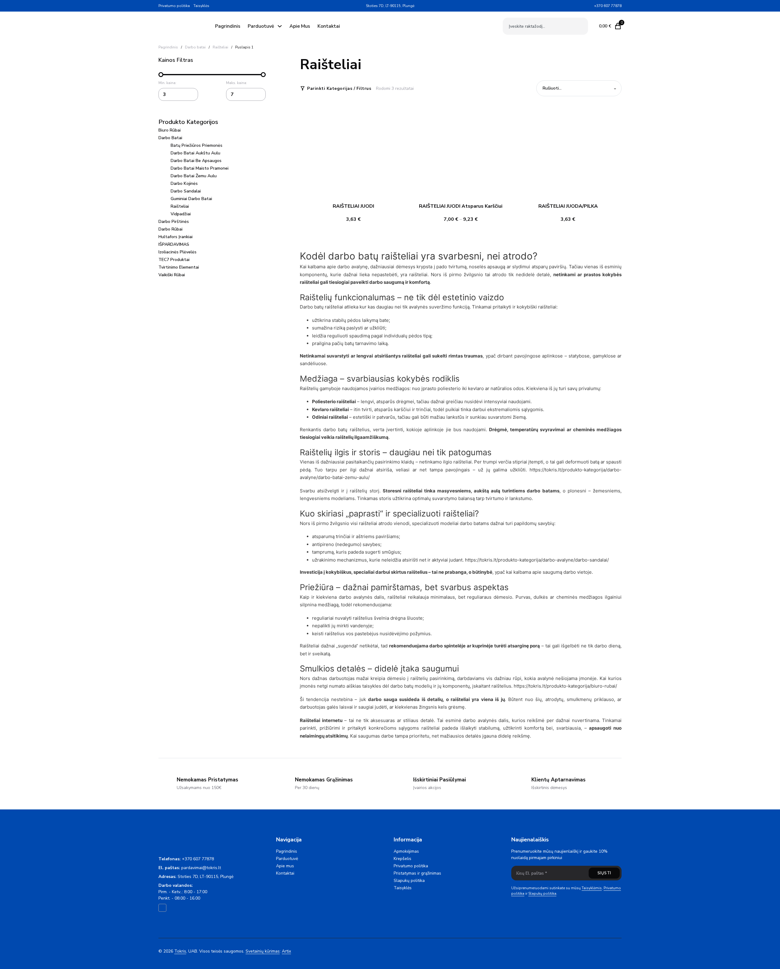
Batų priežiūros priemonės (196, 145)
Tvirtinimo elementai (178, 267)
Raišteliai (220, 47)
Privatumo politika (174, 5)
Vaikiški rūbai (171, 275)
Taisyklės (201, 5)
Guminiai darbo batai (191, 199)
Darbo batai (195, 47)
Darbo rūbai (170, 229)
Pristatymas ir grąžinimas (417, 873)
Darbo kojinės (184, 183)
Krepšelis (402, 859)
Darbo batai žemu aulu (194, 176)
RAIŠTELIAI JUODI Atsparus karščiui (460, 206)
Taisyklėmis (592, 888)
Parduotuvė (261, 26)
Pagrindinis (227, 26)
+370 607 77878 (198, 859)
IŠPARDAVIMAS (173, 244)
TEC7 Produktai (174, 260)
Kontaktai (328, 26)
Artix (286, 951)
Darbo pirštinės (173, 221)
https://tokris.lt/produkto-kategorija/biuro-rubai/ (565, 686)
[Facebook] (589, 6)
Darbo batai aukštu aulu (195, 153)
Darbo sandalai (186, 191)
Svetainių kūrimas (263, 951)
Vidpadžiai (181, 214)
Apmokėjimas (406, 851)
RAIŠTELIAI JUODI (353, 206)
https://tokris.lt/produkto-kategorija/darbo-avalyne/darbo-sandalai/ (537, 560)
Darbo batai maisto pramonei (200, 168)
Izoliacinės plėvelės (177, 252)
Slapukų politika (409, 880)
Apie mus (299, 26)
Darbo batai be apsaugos (196, 161)
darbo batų (335, 429)
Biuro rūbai (169, 130)
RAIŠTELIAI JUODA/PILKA (568, 206)
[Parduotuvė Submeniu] (279, 26)
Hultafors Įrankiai (175, 237)
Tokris (180, 951)
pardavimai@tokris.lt (201, 868)
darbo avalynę (352, 267)
